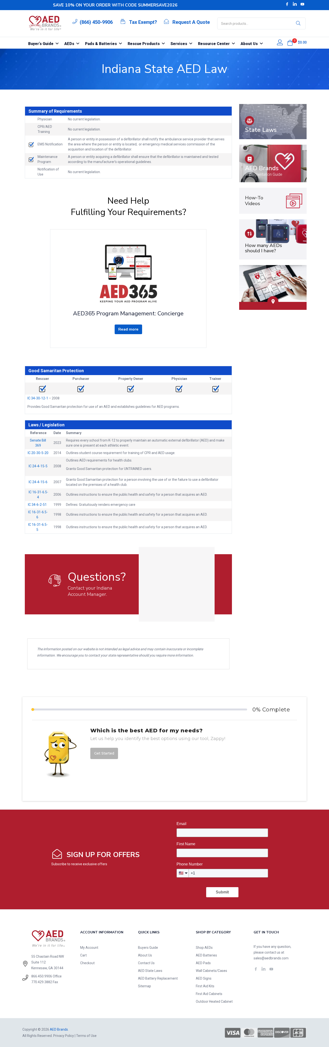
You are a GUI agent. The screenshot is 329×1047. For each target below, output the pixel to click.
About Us (145, 955)
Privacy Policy (63, 1036)
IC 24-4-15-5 (38, 466)
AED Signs (203, 978)
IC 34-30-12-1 (37, 398)
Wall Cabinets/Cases (211, 971)
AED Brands (262, 168)
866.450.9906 (41, 976)
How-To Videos (254, 201)
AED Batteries (206, 955)
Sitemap (144, 986)
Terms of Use (86, 1036)
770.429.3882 (41, 982)
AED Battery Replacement (158, 978)
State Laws (261, 130)
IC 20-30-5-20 (38, 453)
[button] (290, 43)
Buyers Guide (148, 947)
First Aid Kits (205, 986)
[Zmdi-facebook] (287, 4)
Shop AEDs (204, 947)
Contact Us (146, 963)
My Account (89, 947)
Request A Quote (191, 22)
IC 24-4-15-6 (38, 482)
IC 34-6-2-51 (38, 505)
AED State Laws (150, 971)
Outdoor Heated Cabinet (214, 1001)
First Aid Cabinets (209, 994)
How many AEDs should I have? (263, 248)
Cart (83, 955)
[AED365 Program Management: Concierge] (128, 273)
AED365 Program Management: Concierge (128, 313)
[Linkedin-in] (295, 4)
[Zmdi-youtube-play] (302, 4)
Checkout (87, 963)
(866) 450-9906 (96, 22)
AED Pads (203, 963)
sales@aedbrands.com (271, 958)
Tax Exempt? (143, 22)
